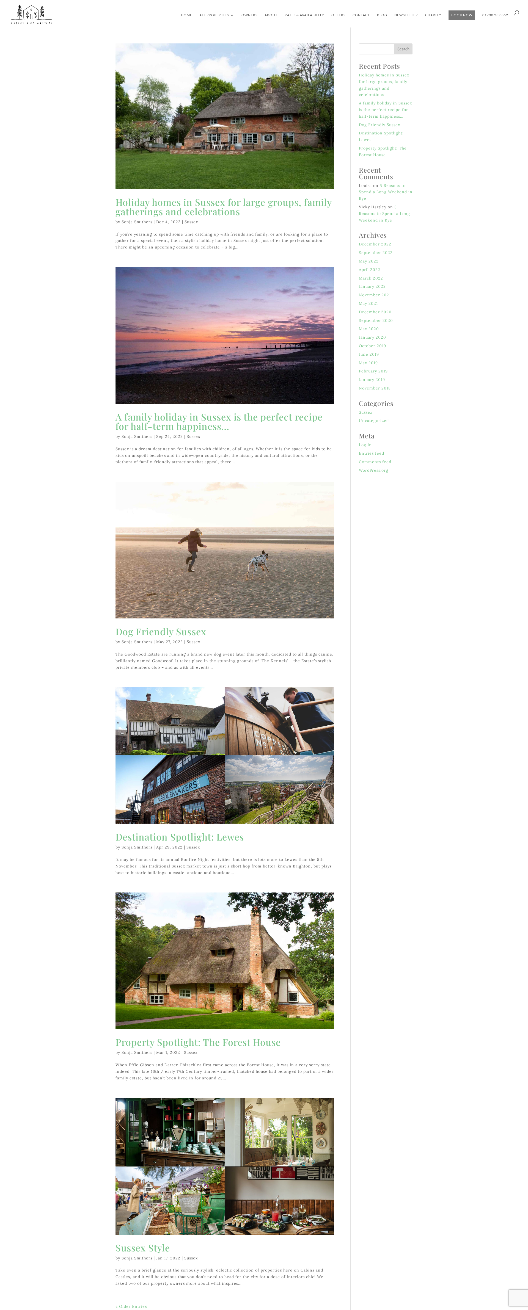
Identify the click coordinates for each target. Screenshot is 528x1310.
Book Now (461, 15)
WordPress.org (373, 470)
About (271, 15)
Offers (338, 15)
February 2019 (373, 371)
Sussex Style (143, 1247)
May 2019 (368, 362)
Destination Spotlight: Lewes (180, 836)
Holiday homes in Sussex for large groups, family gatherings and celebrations (224, 207)
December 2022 (375, 244)
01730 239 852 (495, 15)
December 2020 (375, 311)
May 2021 (368, 303)
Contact (361, 15)
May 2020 (369, 328)
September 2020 (376, 320)
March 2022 (371, 278)
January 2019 (372, 379)
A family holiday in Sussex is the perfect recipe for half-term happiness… (219, 421)
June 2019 (369, 354)
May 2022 (369, 261)
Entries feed (371, 453)
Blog (382, 15)
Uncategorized (374, 420)
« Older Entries (131, 1306)
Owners (249, 15)
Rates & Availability (304, 15)
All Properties (214, 15)
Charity (433, 15)
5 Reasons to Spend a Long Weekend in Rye (386, 192)
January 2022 (372, 286)
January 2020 (372, 337)
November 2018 (375, 388)
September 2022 (376, 252)
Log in (365, 444)
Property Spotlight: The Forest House (198, 1042)
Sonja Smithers (137, 221)
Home (186, 15)
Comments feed (375, 461)
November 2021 (375, 294)
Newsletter (406, 15)
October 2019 (372, 345)
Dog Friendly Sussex (161, 631)
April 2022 (369, 269)
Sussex (191, 221)
